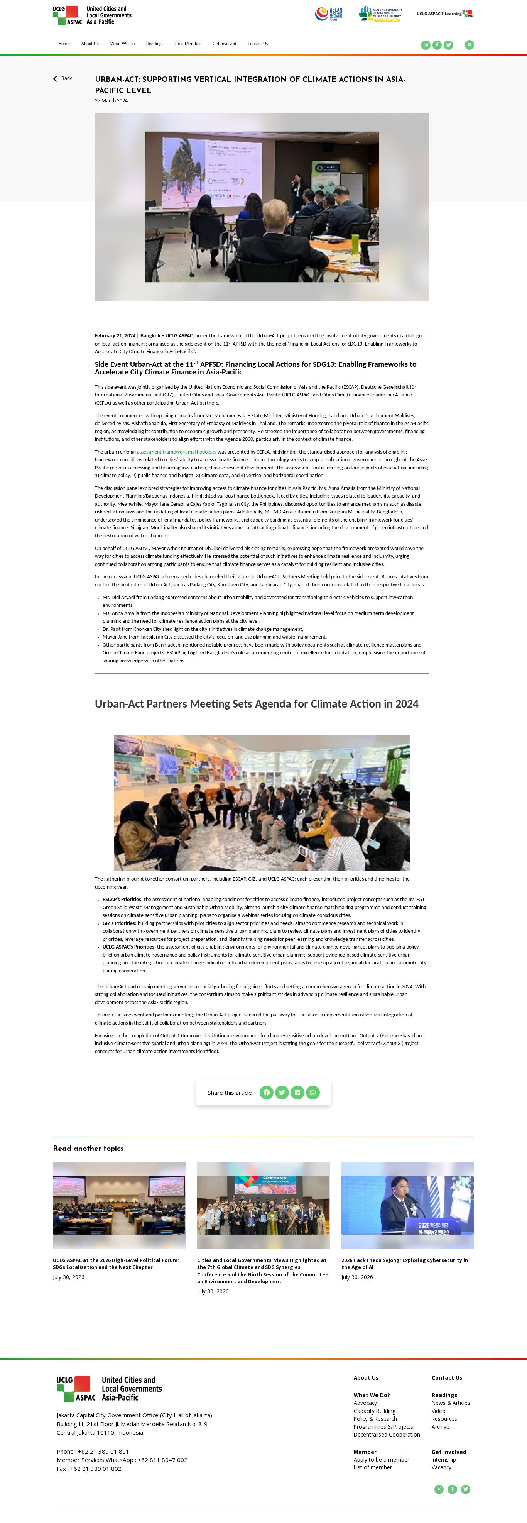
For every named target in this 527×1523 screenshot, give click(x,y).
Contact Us (258, 44)
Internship (444, 1459)
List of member (373, 1467)
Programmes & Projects (383, 1426)
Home (64, 44)
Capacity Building (374, 1411)
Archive (440, 1426)
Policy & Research (375, 1418)
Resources (444, 1418)
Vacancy (441, 1467)
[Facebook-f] (437, 45)
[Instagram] (426, 45)
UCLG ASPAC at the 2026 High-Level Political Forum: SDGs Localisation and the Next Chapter (116, 1264)
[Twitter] (448, 45)
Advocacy (365, 1402)
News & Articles (451, 1402)
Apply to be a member (381, 1459)
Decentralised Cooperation (387, 1434)
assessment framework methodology (177, 452)
